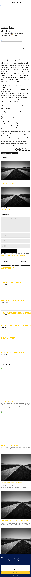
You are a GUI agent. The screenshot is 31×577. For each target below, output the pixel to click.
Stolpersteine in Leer (7, 268)
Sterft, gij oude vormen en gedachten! (13, 300)
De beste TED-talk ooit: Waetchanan (12, 352)
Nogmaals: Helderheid (8, 338)
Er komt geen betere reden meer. (11, 282)
